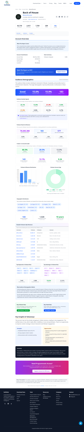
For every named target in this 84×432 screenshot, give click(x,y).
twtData (42, 385)
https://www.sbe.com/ (32, 19)
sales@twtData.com (75, 394)
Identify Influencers (34, 396)
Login (70, 3)
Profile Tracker (33, 421)
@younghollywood (20, 248)
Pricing (50, 3)
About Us (58, 396)
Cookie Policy (59, 404)
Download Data (36, 3)
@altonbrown (19, 239)
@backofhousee (27, 15)
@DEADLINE (19, 260)
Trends (60, 3)
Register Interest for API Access (42, 371)
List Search (32, 412)
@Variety (18, 245)
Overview (18, 33)
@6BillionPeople (20, 254)
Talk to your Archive (34, 400)
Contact (58, 398)
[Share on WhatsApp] (65, 17)
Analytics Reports (34, 406)
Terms (57, 400)
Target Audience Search (35, 394)
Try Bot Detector (23, 118)
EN (65, 3)
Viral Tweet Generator (35, 404)
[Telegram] (81, 423)
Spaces (18, 400)
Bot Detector (33, 402)
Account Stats (25, 9)
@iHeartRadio (19, 251)
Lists (18, 398)
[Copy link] (67, 17)
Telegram (73, 396)
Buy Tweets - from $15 (50, 310)
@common (19, 236)
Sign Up (77, 3)
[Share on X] (57, 17)
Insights (31, 33)
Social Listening (33, 423)
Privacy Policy (59, 402)
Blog (55, 3)
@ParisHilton (19, 233)
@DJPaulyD (19, 242)
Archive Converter (34, 398)
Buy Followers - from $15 (23, 310)
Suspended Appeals (34, 413)
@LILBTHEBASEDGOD (21, 257)
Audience (25, 33)
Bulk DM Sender (33, 419)
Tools (44, 3)
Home (16, 9)
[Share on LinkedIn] (59, 17)
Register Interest (61, 71)
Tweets (18, 396)
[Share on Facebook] (62, 17)
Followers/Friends (21, 394)
